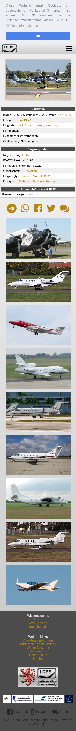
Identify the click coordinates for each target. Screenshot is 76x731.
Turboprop (25, 181)
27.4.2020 (64, 114)
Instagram (42, 711)
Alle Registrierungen (38, 640)
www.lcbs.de (38, 623)
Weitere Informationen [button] (22, 25)
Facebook (20, 711)
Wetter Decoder (38, 647)
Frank (19, 120)
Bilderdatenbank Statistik (38, 644)
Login (38, 619)
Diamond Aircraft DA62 (35, 176)
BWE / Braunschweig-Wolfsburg (38, 125)
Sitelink (38, 658)
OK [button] (38, 36)
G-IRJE (26, 155)
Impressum (38, 651)
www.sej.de (40, 724)
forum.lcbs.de (38, 626)
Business (39, 181)
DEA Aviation (29, 170)
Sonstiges (51, 181)
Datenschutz (38, 655)
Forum (64, 711)
